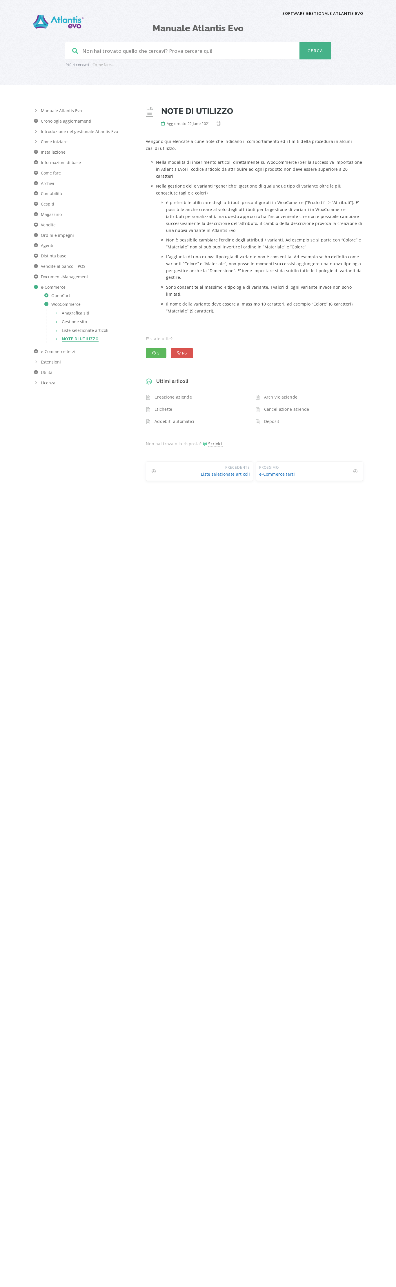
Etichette (163, 409)
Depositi (272, 421)
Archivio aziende (281, 397)
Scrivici (215, 443)
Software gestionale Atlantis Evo (322, 13)
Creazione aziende (173, 397)
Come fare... (103, 64)
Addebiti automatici (175, 421)
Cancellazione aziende (286, 409)
